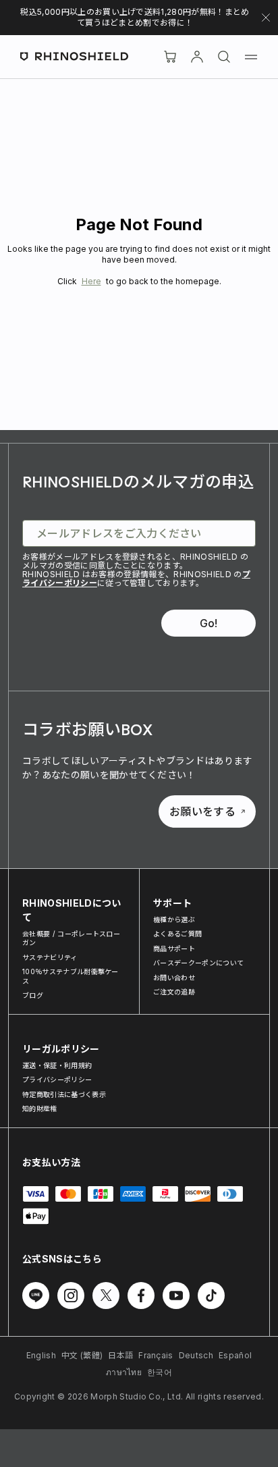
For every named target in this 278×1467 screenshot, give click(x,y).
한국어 (159, 1372)
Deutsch (196, 1355)
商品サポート (174, 948)
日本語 (120, 1355)
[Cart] (170, 56)
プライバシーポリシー (57, 1079)
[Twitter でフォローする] (105, 1295)
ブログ (32, 995)
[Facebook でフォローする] (141, 1295)
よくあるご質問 (177, 934)
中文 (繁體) (82, 1355)
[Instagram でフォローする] (70, 1295)
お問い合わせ (174, 977)
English (41, 1355)
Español (235, 1355)
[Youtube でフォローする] (176, 1295)
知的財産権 (39, 1108)
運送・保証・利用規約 (57, 1065)
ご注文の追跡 (174, 992)
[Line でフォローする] (35, 1295)
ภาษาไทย (124, 1372)
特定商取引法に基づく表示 (64, 1094)
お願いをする (202, 811)
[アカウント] (197, 56)
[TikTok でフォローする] (211, 1295)
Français (155, 1355)
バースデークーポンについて (198, 963)
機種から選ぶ (174, 919)
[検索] (224, 56)
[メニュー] (251, 56)
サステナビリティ (50, 957)
